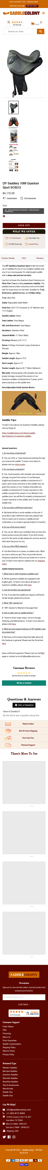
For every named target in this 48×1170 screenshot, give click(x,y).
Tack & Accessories (11, 1085)
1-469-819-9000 (32, 2)
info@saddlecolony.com (19, 1109)
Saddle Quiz (8, 1096)
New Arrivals (8, 1089)
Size (5, 206)
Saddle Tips (8, 1092)
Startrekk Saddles (10, 1078)
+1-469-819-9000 (16, 1113)
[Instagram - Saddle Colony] (13, 1137)
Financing (7, 1034)
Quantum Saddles (10, 1075)
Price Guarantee (10, 1041)
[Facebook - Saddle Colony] (9, 1137)
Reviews (40, 258)
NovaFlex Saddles (10, 1082)
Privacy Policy (8, 1055)
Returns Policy (9, 1051)
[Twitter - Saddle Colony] (4, 1137)
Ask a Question (25, 705)
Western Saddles (10, 1068)
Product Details (8, 258)
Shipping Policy (9, 1048)
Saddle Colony (28, 1150)
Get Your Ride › (32, 6)
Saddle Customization (12, 1044)
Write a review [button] (24, 683)
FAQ (24, 258)
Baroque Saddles (10, 1071)
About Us (6, 1037)
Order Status (8, 1027)
